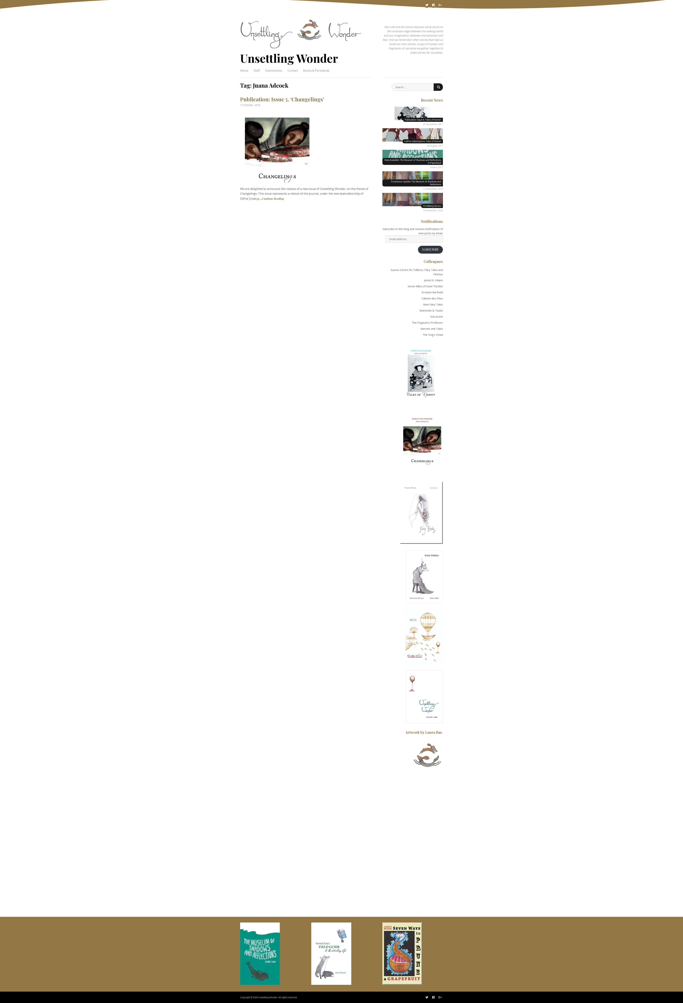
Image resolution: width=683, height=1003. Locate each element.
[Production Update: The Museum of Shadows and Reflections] (412, 178)
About (244, 70)
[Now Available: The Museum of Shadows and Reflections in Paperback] (412, 156)
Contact (292, 70)
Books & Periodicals (316, 70)
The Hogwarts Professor (427, 322)
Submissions (273, 70)
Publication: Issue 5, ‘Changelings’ (282, 99)
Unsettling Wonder (289, 58)
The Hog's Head (433, 334)
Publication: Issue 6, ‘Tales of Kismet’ (423, 119)
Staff (257, 70)
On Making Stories (432, 205)
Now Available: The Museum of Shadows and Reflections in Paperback (413, 161)
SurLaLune (436, 316)
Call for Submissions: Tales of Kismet (422, 141)
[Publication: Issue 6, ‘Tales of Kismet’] (412, 113)
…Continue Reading (272, 198)
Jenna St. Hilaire (433, 280)
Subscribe (430, 249)
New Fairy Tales (433, 304)
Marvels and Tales (431, 328)
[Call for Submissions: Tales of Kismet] (412, 135)
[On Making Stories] (412, 199)
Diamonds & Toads (431, 310)
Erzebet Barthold (432, 292)
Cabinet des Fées (432, 298)
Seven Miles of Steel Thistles (425, 286)
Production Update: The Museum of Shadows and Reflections (416, 183)
